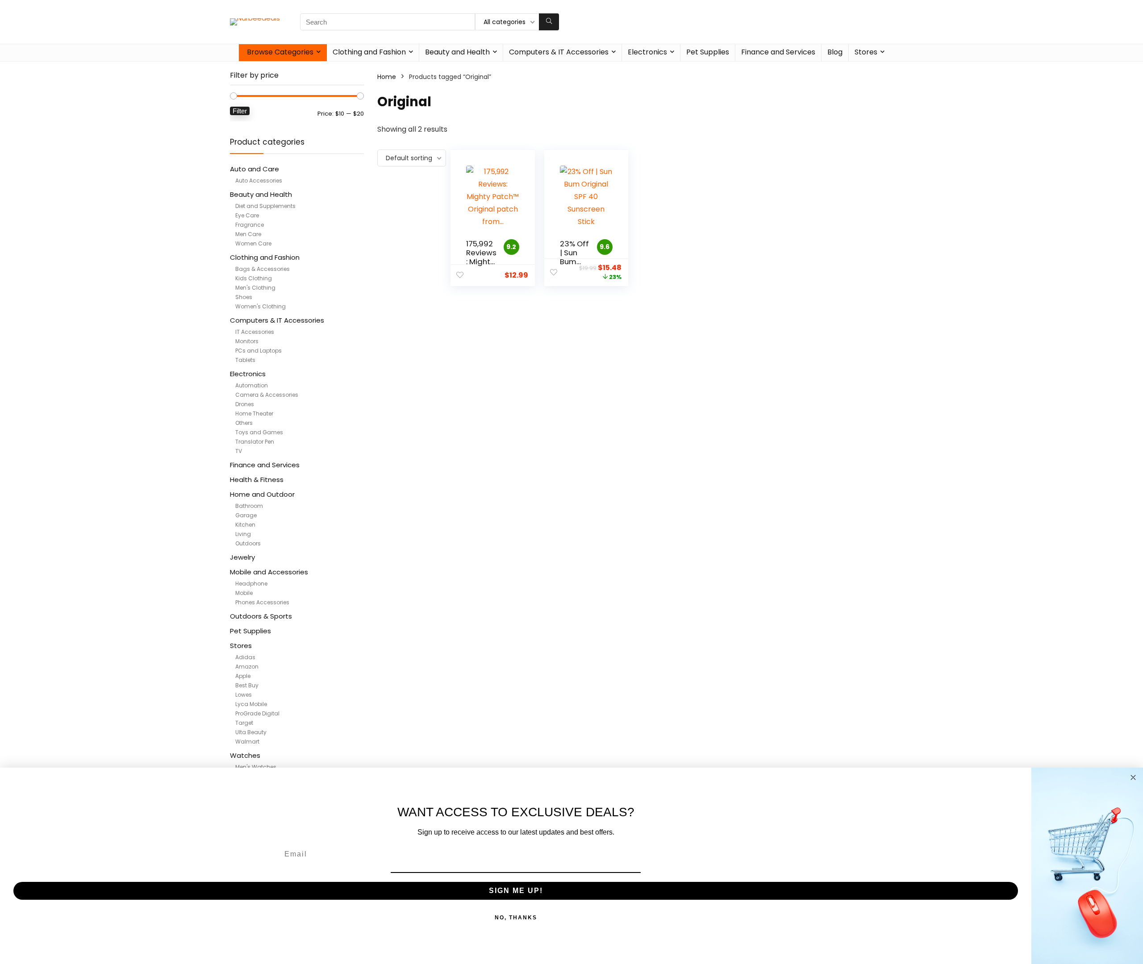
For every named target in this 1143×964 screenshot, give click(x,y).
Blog (835, 52)
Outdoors (248, 543)
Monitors (247, 341)
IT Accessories (254, 332)
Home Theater (254, 413)
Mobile (244, 593)
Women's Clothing (260, 306)
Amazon (247, 666)
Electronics (647, 52)
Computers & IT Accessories (559, 52)
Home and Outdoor (262, 494)
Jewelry (242, 557)
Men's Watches (255, 767)
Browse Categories (280, 52)
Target (244, 723)
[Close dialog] (1133, 777)
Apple (242, 676)
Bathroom (249, 506)
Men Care (248, 234)
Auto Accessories (258, 180)
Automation (251, 385)
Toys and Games (259, 432)
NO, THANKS (516, 917)
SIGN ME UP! (516, 890)
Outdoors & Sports (261, 616)
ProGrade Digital (257, 713)
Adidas (245, 657)
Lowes (243, 694)
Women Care (253, 243)
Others (244, 423)
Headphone (251, 583)
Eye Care (247, 215)
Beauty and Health (457, 52)
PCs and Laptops (258, 350)
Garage (246, 515)
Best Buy (247, 685)
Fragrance (249, 225)
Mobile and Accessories (269, 572)
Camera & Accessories (266, 395)
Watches (245, 755)
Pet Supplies (707, 52)
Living (243, 534)
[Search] (549, 21)
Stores (866, 52)
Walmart (247, 741)
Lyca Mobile (251, 704)
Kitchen (245, 524)
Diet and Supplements (265, 206)
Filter (240, 111)
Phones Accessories (262, 602)
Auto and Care (254, 169)
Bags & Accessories (262, 269)
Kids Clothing (253, 278)
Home (386, 76)
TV (238, 451)
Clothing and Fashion (369, 52)
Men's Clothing (255, 287)
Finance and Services (778, 52)
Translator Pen (254, 441)
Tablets (245, 360)
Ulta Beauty (251, 732)
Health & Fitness (257, 479)
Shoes (243, 297)
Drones (244, 404)
